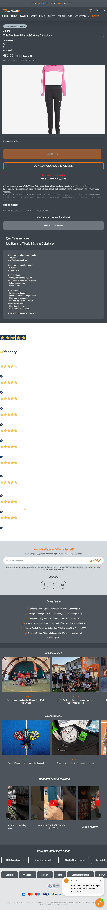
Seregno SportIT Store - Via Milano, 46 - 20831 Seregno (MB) (55, 608)
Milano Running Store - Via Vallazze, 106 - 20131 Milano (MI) (55, 618)
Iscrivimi (95, 560)
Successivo (14, 362)
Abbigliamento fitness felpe (15, 26)
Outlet (95, 16)
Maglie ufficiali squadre (74, 860)
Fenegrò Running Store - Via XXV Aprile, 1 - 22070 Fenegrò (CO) (55, 613)
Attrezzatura (82, 16)
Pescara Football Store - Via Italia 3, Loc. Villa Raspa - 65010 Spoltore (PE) (55, 628)
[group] (26, 682)
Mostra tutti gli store (53, 637)
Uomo (5, 16)
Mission (45, 874)
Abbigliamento (65, 16)
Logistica (9, 874)
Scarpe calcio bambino (44, 860)
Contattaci (27, 874)
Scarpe (51, 16)
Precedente (4, 362)
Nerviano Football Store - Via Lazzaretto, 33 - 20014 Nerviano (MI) (55, 633)
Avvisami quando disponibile (53, 165)
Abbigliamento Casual (15, 860)
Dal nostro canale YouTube (53, 778)
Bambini (24, 16)
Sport (34, 16)
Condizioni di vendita (80, 874)
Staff (60, 874)
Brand (42, 16)
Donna (14, 16)
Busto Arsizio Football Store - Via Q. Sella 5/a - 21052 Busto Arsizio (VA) (55, 623)
